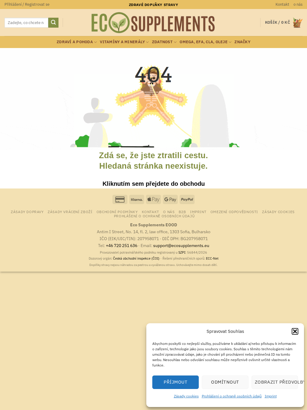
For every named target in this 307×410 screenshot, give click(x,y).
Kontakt (282, 4)
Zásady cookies (186, 396)
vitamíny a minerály (122, 41)
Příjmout (175, 382)
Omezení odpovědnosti (234, 211)
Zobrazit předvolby (276, 382)
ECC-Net (212, 258)
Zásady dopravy (27, 211)
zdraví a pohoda (75, 41)
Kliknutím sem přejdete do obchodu (154, 183)
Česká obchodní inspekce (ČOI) (136, 258)
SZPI (181, 252)
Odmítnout (225, 382)
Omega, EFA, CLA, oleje (204, 41)
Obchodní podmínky (117, 211)
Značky (242, 41)
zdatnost (162, 41)
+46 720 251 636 (121, 245)
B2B (182, 211)
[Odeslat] (53, 23)
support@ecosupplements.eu (181, 245)
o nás (298, 4)
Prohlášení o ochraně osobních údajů (232, 396)
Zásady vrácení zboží (70, 211)
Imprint (271, 396)
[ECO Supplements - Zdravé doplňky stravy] (153, 23)
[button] (295, 331)
